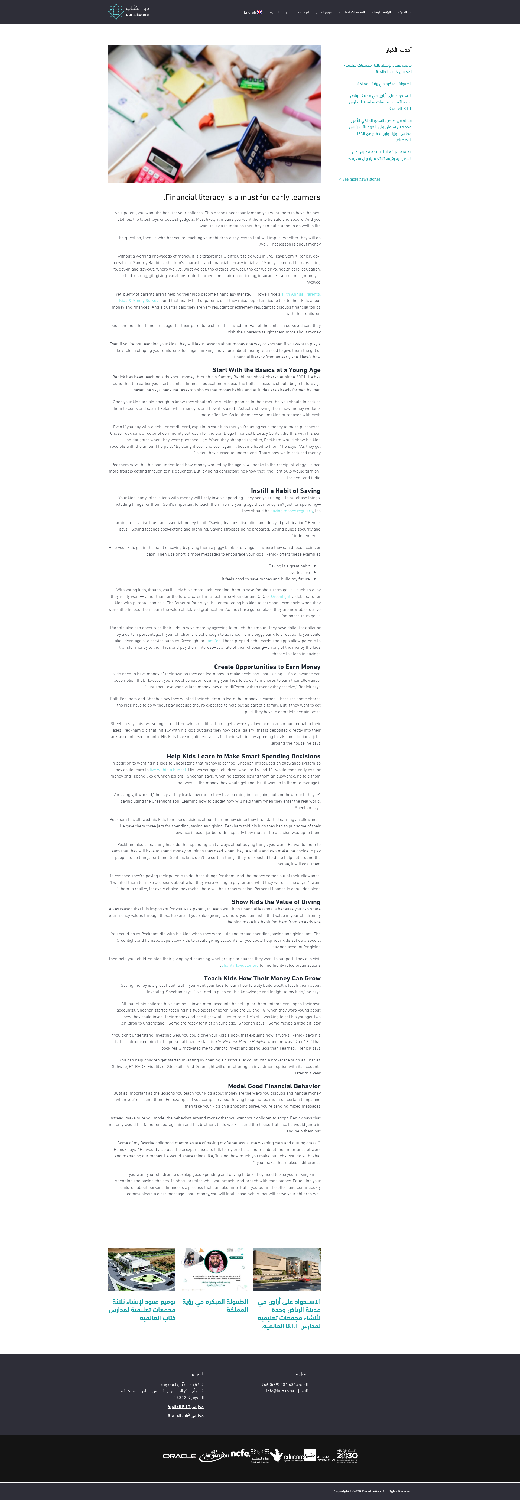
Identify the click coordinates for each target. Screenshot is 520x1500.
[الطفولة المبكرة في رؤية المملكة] (214, 1268)
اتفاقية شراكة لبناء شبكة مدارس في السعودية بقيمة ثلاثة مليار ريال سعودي (380, 154)
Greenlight (280, 596)
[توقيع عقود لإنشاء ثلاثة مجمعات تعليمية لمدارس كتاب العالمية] (142, 1268)
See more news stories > (359, 179)
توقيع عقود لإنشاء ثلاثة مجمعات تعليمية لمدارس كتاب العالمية (142, 1309)
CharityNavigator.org (240, 965)
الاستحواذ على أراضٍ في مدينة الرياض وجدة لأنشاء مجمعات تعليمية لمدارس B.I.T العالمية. (289, 1313)
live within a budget (168, 769)
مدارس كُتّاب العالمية (186, 1415)
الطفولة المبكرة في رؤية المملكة (215, 1305)
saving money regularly (292, 510)
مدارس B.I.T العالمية (186, 1406)
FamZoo (213, 640)
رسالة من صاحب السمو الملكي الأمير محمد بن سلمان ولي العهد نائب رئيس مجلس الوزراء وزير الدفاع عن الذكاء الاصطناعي (380, 129)
